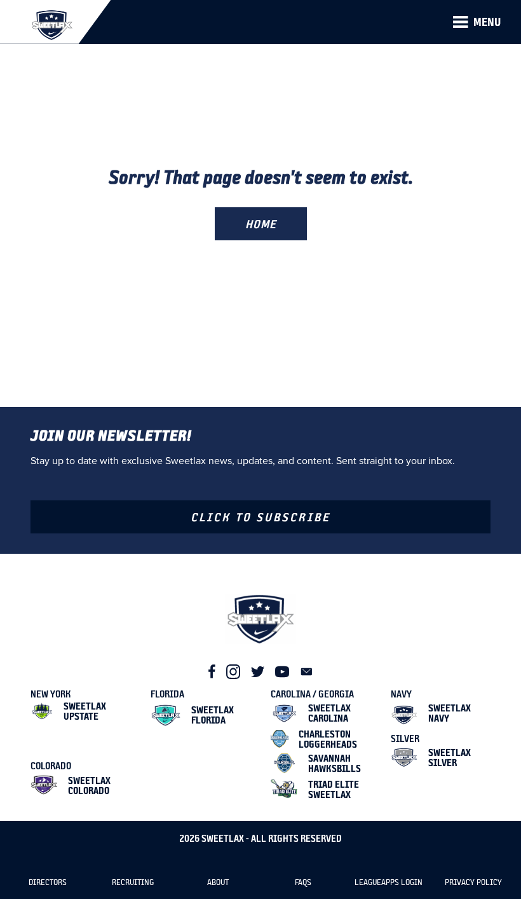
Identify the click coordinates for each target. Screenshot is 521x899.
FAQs (303, 882)
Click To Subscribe (260, 517)
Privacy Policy (473, 882)
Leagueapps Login (389, 882)
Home (260, 224)
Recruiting (133, 882)
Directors (48, 882)
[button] (477, 22)
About (218, 882)
